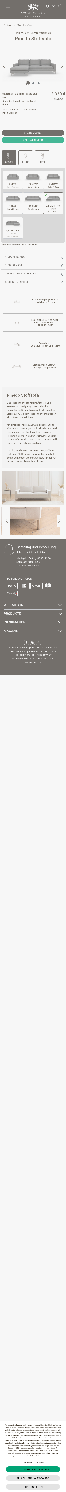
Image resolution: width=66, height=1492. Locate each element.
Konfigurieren (33, 1487)
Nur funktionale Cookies (33, 1478)
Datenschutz (27, 1462)
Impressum (39, 1462)
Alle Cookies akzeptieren (33, 1469)
